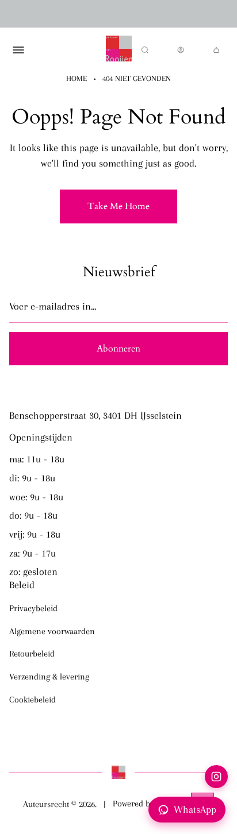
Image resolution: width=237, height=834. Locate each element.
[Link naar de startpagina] (118, 772)
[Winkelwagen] (216, 50)
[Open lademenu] (18, 50)
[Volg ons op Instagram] (216, 776)
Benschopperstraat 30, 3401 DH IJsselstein (95, 415)
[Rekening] (180, 50)
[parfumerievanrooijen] (119, 50)
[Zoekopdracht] (145, 50)
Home (76, 78)
